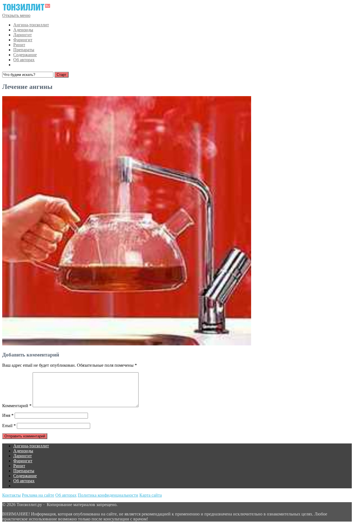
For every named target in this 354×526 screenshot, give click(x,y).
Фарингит (22, 39)
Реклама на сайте (38, 495)
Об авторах (24, 59)
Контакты (11, 495)
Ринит (19, 44)
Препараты (23, 49)
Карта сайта (150, 495)
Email (9, 425)
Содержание (25, 54)
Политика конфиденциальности (108, 495)
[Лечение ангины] (126, 344)
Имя (8, 415)
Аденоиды (23, 29)
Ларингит (22, 34)
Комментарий (17, 405)
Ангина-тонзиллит (31, 24)
